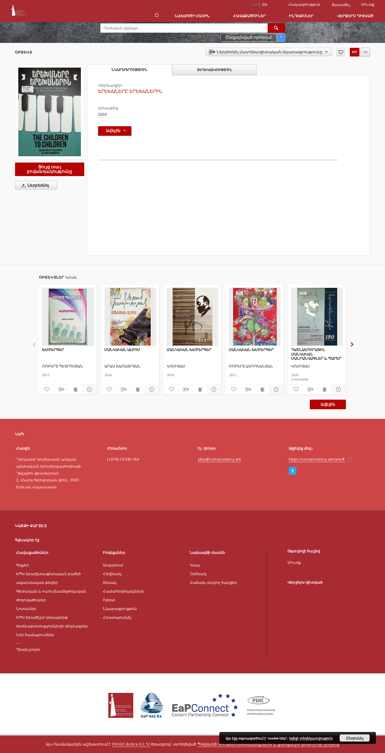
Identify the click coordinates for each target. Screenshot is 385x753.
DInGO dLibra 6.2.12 (131, 744)
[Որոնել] (276, 28)
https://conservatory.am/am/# (317, 459)
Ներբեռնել (37, 185)
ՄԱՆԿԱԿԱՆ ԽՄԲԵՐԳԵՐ (189, 349)
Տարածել (341, 4)
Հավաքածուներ (249, 15)
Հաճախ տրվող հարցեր (213, 582)
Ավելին (328, 404)
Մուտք (367, 4)
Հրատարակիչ (117, 617)
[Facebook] (292, 471)
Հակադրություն (304, 4)
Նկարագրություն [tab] (129, 70)
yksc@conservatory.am (219, 459)
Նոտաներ (26, 608)
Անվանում (113, 565)
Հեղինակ (112, 573)
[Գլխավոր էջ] (156, 15)
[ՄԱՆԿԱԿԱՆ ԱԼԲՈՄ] (130, 317)
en (264, 5)
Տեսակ (109, 582)
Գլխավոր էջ (27, 539)
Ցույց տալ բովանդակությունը (49, 169)
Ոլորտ (109, 599)
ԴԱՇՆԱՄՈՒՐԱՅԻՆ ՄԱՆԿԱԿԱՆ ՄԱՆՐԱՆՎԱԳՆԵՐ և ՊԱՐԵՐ (316, 354)
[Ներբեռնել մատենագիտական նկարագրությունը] (61, 389)
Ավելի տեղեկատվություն (311, 738)
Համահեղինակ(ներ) (123, 591)
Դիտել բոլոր (28, 649)
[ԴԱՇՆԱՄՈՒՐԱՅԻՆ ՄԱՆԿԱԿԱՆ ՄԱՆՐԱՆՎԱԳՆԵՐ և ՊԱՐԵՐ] (317, 317)
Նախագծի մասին (192, 15)
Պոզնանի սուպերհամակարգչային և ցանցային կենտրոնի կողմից (268, 744)
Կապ (195, 565)
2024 (102, 114)
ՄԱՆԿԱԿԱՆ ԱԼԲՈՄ (122, 349)
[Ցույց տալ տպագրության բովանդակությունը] (75, 389)
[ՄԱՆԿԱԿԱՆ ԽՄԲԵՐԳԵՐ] (192, 317)
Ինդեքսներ (301, 15)
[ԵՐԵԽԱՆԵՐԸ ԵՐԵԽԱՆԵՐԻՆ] (49, 112)
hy (354, 52)
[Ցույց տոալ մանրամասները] (89, 389)
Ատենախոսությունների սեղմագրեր (52, 626)
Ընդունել (354, 738)
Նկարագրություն (120, 608)
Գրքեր (22, 565)
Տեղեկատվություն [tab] (214, 70)
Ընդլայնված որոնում (248, 37)
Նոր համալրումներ (35, 634)
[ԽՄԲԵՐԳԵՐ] (68, 317)
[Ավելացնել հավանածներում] (341, 52)
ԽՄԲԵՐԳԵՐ (53, 349)
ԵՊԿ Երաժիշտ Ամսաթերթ (42, 617)
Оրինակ (198, 573)
